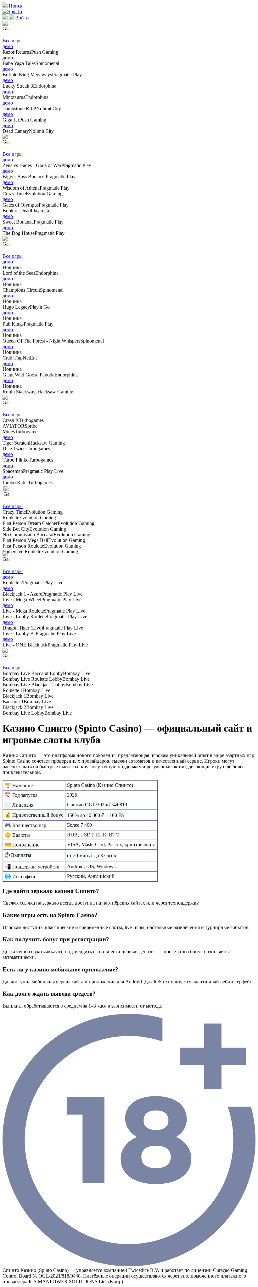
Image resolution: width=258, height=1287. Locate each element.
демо (8, 46)
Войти (22, 17)
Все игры (13, 40)
